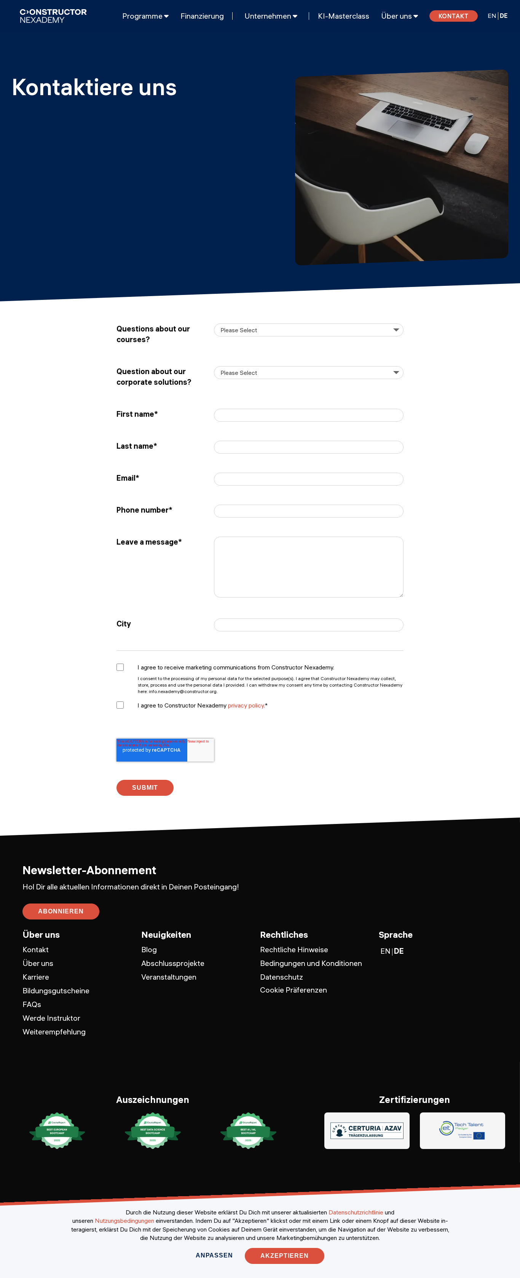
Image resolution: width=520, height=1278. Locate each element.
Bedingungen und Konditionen (311, 963)
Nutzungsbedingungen (124, 1220)
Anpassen (214, 1255)
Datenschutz (281, 977)
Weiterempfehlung (54, 1031)
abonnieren (61, 911)
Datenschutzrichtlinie (356, 1212)
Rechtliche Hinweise (294, 949)
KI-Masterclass (343, 16)
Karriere (35, 977)
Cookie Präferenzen (293, 989)
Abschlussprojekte (172, 963)
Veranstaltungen (168, 977)
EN (492, 15)
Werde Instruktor (51, 1018)
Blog (149, 949)
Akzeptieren (284, 1256)
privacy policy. (246, 705)
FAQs (31, 1004)
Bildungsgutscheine (55, 990)
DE (503, 15)
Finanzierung (202, 16)
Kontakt (454, 16)
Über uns (37, 963)
